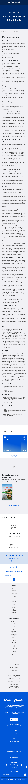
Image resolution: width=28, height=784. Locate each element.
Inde (9, 31)
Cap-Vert (14, 591)
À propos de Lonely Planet (14, 746)
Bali (14, 623)
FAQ (14, 738)
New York (14, 637)
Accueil (2, 31)
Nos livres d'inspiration (14, 724)
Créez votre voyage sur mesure (14, 536)
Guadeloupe (14, 631)
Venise (14, 651)
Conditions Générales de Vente (20, 779)
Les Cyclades (14, 625)
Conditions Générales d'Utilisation (7, 779)
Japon (14, 606)
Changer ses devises (14, 547)
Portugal (14, 610)
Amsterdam (14, 621)
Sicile (14, 646)
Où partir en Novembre (14, 678)
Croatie (14, 590)
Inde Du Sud (13, 31)
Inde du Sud (14, 13)
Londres (14, 629)
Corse (14, 626)
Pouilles (14, 640)
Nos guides (14, 719)
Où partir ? (14, 730)
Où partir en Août (14, 673)
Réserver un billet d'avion (14, 751)
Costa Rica (14, 593)
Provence (14, 642)
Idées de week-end (14, 736)
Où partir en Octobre (14, 676)
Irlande (14, 601)
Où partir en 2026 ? (14, 687)
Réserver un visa (14, 544)
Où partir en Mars (14, 665)
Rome (14, 643)
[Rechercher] (23, 2)
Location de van (14, 525)
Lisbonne (14, 628)
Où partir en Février (14, 664)
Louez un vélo (14, 527)
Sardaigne (14, 645)
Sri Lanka (14, 612)
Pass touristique (14, 545)
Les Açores (14, 648)
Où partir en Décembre (14, 680)
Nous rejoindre (14, 754)
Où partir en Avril (14, 667)
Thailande (14, 613)
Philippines (14, 609)
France (14, 598)
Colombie (14, 595)
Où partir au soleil (14, 684)
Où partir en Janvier (14, 662)
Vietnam (14, 654)
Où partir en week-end (14, 681)
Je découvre (14, 505)
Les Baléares (14, 650)
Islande (14, 602)
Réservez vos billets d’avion (14, 524)
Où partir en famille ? (14, 686)
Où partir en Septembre (14, 675)
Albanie (14, 588)
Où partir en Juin (14, 670)
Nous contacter (14, 757)
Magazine (14, 733)
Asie (6, 31)
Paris (14, 639)
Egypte (14, 596)
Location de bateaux (14, 528)
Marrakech (14, 636)
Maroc (14, 607)
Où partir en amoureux (14, 683)
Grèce (14, 599)
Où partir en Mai (14, 669)
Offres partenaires (14, 741)
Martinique (14, 634)
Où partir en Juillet (14, 672)
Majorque (14, 632)
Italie (14, 604)
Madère (14, 653)
